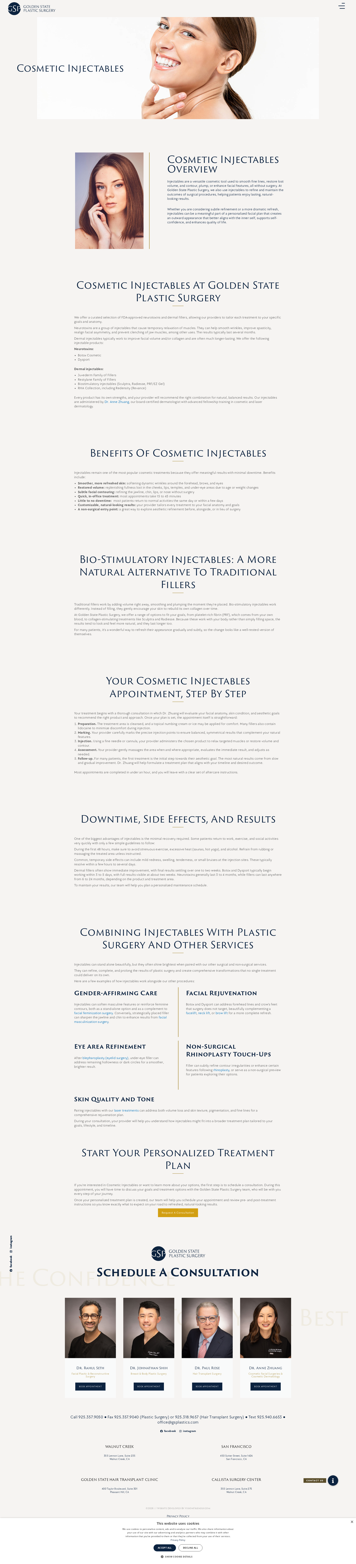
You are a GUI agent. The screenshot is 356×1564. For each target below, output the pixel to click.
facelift (191, 1013)
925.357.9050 (91, 1417)
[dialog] (178, 1541)
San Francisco (236, 1446)
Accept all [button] (165, 1547)
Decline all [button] (190, 1547)
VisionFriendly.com (197, 1508)
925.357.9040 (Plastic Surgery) (141, 1417)
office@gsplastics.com (177, 1422)
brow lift (222, 1013)
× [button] (351, 1522)
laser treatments (126, 1110)
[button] (333, 1480)
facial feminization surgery (93, 1013)
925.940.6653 (269, 1417)
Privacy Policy (178, 1516)
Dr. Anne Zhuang (117, 402)
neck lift (204, 1013)
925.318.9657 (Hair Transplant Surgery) (209, 1417)
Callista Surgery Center (236, 1479)
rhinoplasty (221, 1070)
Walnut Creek (119, 1446)
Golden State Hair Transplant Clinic (119, 1479)
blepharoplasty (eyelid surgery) (105, 1058)
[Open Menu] (341, 6)
